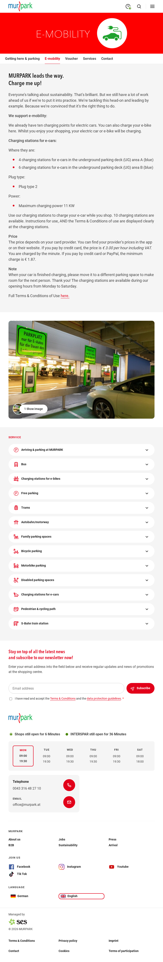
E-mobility (52, 59)
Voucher (71, 59)
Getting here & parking (22, 59)
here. (65, 295)
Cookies (64, 951)
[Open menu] (152, 6)
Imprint (113, 940)
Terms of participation (124, 951)
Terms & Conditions (21, 940)
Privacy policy (68, 940)
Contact (107, 59)
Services (89, 59)
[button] (30, 408)
